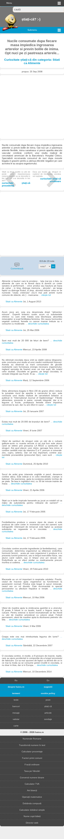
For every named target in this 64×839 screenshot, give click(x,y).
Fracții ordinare (32, 764)
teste (16, 700)
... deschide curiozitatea (37, 324)
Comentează (17, 268)
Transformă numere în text (32, 745)
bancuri (16, 706)
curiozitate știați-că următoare (47, 177)
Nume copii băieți (32, 816)
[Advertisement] (32, 107)
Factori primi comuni (32, 758)
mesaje (16, 713)
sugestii (48, 687)
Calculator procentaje (32, 751)
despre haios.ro (16, 687)
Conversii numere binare (32, 777)
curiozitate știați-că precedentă (16, 179)
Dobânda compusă (32, 803)
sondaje (48, 719)
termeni (16, 693)
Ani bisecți (32, 790)
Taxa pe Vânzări (32, 771)
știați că (48, 706)
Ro (16, 680)
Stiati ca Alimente (14, 301)
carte (16, 726)
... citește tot (45, 295)
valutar (16, 719)
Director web (32, 823)
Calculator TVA (32, 784)
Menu (9, 3)
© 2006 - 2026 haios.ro (32, 732)
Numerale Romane (32, 739)
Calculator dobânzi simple (32, 810)
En (48, 680)
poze (48, 700)
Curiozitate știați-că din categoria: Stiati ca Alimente (32, 61)
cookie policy (48, 693)
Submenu (32, 30)
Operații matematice (32, 797)
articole (48, 713)
